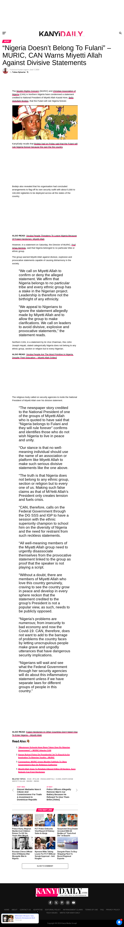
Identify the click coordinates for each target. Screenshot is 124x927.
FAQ (102, 910)
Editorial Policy (53, 910)
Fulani (36, 779)
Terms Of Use (91, 910)
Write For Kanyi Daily (70, 913)
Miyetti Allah (19, 781)
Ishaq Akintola (47, 779)
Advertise (38, 910)
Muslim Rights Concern (27, 91)
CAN (29, 779)
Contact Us (25, 910)
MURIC (29, 781)
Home (6, 910)
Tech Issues (51, 913)
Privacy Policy (113, 910)
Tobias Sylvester (19, 72)
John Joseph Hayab (65, 779)
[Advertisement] (62, 15)
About (14, 910)
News (37, 781)
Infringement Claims (73, 910)
